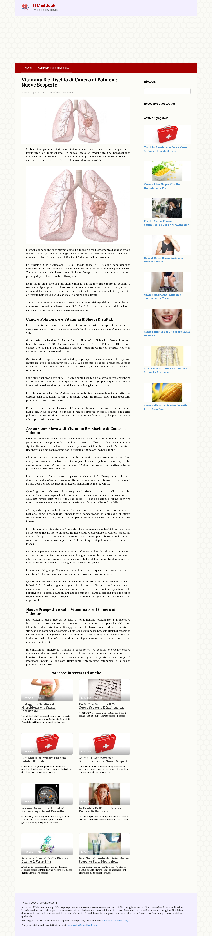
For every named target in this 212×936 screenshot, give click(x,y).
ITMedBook (44, 5)
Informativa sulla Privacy (115, 920)
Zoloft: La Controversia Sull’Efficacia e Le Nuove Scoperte (104, 759)
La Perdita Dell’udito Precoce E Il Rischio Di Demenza (103, 809)
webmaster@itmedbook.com (82, 925)
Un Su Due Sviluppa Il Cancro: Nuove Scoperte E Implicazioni (101, 705)
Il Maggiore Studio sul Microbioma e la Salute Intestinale (38, 707)
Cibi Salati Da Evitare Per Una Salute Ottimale (43, 759)
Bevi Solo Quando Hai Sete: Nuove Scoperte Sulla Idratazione (104, 859)
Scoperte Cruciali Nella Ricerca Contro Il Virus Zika (44, 859)
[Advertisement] (106, 40)
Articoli (28, 67)
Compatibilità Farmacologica (53, 67)
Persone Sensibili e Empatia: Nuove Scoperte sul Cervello (42, 809)
